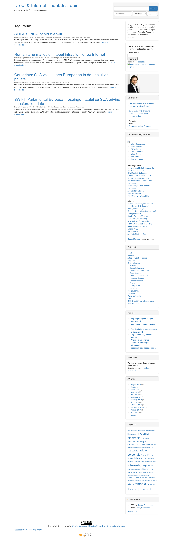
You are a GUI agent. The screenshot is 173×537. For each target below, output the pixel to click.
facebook (137, 461)
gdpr (146, 461)
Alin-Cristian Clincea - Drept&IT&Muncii (136, 192)
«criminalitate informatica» (145, 444)
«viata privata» (139, 488)
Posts (140, 505)
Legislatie (66, 37)
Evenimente (75, 37)
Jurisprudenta (133, 290)
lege (129, 469)
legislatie (137, 469)
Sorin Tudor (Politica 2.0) (137, 226)
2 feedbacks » (20, 89)
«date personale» (137, 452)
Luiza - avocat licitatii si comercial (141, 168)
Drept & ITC (132, 260)
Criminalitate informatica (71, 58)
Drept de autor (136, 273)
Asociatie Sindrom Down (137, 234)
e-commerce (150, 459)
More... (133, 415)
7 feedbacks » (20, 44)
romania (140, 483)
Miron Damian (136, 154)
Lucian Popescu (137, 151)
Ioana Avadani (136, 146)
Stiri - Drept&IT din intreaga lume (51, 37)
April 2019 (135, 394)
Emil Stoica (135, 156)
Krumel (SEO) (133, 228)
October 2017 (136, 404)
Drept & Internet (85, 37)
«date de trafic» (133, 451)
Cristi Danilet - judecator (137, 173)
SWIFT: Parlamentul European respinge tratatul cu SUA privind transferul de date (67, 101)
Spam (132, 283)
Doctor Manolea (134, 239)
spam (148, 484)
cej (138, 434)
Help (25, 529)
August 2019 (136, 384)
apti (153, 430)
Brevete (133, 265)
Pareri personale (69, 107)
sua (151, 484)
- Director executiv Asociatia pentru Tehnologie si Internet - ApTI (142, 104)
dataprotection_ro (147, 447)
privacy (131, 484)
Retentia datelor (136, 280)
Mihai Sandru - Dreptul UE (138, 196)
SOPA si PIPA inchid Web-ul (38, 34)
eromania (130, 461)
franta (143, 461)
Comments (148, 505)
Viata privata (64, 82)
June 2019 (135, 389)
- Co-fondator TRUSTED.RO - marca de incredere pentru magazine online (139, 113)
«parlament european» (134, 480)
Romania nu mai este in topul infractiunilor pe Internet (59, 54)
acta (135, 430)
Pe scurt (131, 298)
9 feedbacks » (20, 114)
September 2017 (137, 407)
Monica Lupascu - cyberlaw (138, 178)
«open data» (151, 478)
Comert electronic (137, 268)
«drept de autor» (137, 458)
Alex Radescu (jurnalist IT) (138, 221)
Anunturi (131, 255)
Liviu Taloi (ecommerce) (137, 218)
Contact (18, 529)
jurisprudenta (147, 465)
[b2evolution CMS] (86, 534)
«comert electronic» (139, 435)
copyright (141, 441)
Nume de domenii (137, 278)
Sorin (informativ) (134, 213)
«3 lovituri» (131, 430)
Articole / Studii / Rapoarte (138, 258)
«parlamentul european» (149, 480)
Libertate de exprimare (139, 275)
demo (144, 455)
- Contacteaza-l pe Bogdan (139, 126)
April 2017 (135, 412)
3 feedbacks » (20, 65)
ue (154, 484)
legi (132, 469)
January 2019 (136, 399)
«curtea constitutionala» (135, 447)
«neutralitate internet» (134, 475)
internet (133, 464)
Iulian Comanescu (138, 144)
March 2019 (135, 397)
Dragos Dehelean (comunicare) (140, 203)
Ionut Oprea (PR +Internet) (138, 206)
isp (140, 466)
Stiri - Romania (45, 82)
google (150, 461)
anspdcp (149, 430)
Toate (130, 252)
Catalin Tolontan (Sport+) (138, 216)
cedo (134, 434)
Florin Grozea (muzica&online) (140, 223)
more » (105, 42)
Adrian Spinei (136, 149)
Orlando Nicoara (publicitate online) (142, 211)
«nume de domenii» (141, 478)
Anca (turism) (133, 231)
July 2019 (134, 387)
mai (140, 472)
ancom (140, 430)
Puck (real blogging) (136, 208)
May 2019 (135, 392)
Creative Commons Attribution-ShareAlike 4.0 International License (98, 526)
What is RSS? (132, 511)
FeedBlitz (141, 61)
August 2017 (136, 409)
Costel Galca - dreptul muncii (139, 175)
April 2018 (135, 402)
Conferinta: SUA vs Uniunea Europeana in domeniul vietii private (62, 76)
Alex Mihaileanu (137, 159)
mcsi (144, 472)
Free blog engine (35, 529)
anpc (143, 430)
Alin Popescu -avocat (136, 170)
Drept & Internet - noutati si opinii (47, 5)
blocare (130, 434)
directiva (150, 454)
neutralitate (150, 472)
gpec (154, 461)
